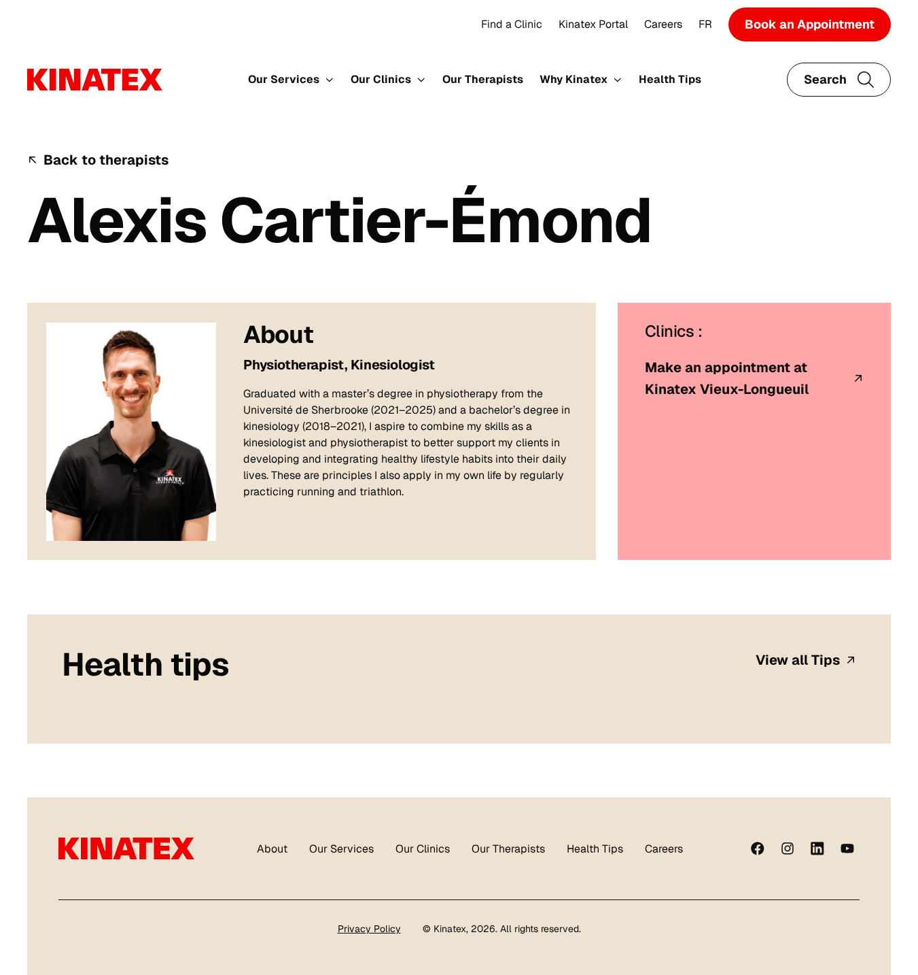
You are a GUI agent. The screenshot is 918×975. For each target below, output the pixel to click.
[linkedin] (817, 848)
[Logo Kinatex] (94, 79)
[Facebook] (757, 848)
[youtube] (847, 848)
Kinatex (450, 929)
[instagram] (787, 848)
